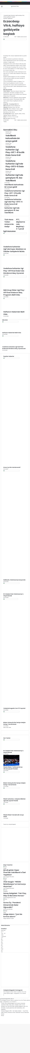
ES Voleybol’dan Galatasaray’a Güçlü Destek (13, 595)
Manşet (11, 18)
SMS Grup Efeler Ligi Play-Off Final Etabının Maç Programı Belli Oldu (14, 292)
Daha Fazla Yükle (7, 727)
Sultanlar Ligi (14, 15)
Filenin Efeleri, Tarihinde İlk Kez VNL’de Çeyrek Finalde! (12, 768)
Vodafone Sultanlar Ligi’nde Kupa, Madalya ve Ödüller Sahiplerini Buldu (14, 249)
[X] (0, 1021)
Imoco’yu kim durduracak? (12, 467)
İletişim (2, 1014)
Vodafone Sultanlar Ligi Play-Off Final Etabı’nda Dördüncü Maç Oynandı (13, 270)
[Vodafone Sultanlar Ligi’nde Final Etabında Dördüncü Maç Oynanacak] (10, 336)
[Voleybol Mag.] (15, 6)
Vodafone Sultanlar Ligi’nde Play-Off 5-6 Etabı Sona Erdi (15, 165)
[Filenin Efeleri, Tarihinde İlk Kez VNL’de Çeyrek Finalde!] (11, 765)
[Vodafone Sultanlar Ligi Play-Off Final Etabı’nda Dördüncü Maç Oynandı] (15, 255)
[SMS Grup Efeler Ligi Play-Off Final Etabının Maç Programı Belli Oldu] (15, 277)
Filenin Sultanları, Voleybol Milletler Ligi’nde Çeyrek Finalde (14, 800)
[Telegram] (5, 123)
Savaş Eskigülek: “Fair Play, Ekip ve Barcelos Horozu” (15, 894)
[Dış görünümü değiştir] (25, 7)
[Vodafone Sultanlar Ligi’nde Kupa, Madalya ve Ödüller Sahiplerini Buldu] (15, 233)
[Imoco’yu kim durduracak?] (11, 358)
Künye (2, 1015)
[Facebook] (3, 123)
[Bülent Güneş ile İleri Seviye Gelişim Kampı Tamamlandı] (11, 711)
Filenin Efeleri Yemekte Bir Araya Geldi (13, 816)
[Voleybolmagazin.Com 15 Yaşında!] (10, 599)
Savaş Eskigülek (7, 897)
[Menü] (2, 7)
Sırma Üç (5, 909)
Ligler (9, 15)
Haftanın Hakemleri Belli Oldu (11, 333)
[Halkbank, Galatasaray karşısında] (11, 471)
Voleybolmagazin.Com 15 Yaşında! (14, 708)
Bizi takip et (11, 998)
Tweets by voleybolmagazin (9, 824)
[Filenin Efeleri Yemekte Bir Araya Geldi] (11, 804)
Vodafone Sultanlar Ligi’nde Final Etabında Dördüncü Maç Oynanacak (14, 347)
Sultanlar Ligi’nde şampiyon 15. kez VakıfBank (14, 178)
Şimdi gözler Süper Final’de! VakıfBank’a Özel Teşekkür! (14, 872)
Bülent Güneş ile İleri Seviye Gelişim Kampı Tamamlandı (14, 723)
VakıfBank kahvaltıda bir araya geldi (13, 138)
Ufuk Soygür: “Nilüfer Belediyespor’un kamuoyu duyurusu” (14, 884)
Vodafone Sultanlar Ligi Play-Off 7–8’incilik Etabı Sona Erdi (15, 151)
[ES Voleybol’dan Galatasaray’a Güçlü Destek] (11, 583)
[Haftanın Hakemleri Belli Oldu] (15, 298)
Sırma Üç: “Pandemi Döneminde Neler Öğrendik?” (12, 904)
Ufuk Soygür (6, 876)
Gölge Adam (6, 918)
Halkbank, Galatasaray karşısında (14, 580)
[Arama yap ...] (28, 7)
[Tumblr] (4, 123)
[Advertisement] (15, 845)
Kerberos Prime (11, 1012)
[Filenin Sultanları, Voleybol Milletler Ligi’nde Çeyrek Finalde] (11, 788)
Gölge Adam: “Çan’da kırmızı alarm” (12, 915)
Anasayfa (5, 15)
